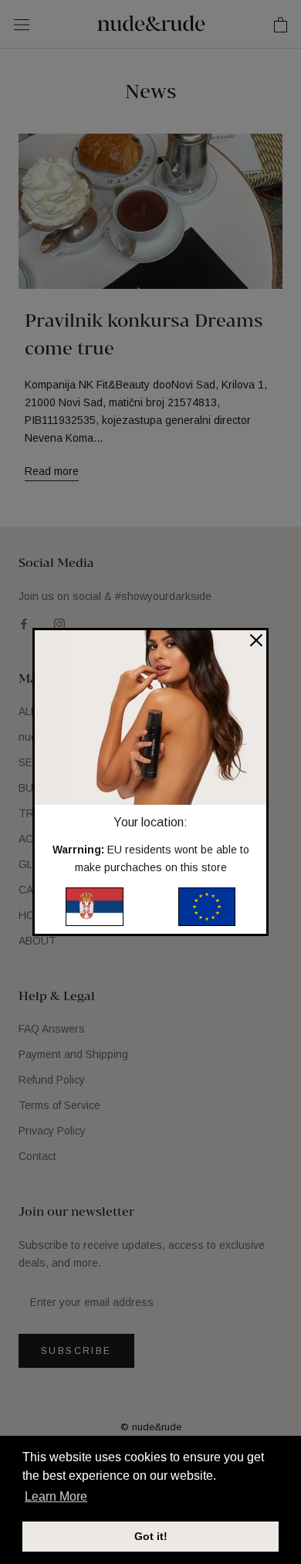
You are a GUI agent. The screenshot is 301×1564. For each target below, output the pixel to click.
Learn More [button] (56, 1496)
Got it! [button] (150, 1536)
